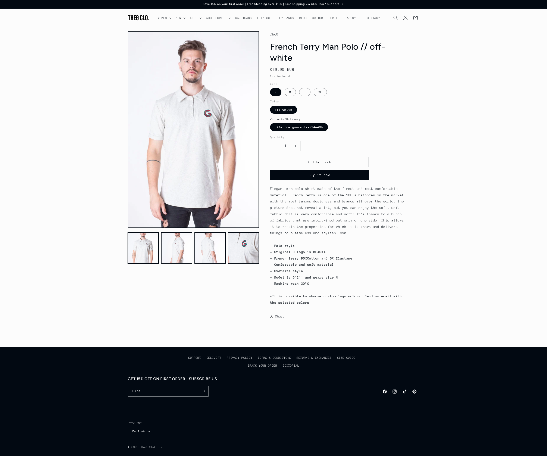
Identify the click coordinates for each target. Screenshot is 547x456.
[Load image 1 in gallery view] (143, 248)
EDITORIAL (291, 365)
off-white (283, 109)
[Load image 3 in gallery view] (210, 248)
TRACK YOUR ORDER (262, 365)
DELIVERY (214, 358)
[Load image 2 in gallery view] (176, 248)
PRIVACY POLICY (240, 358)
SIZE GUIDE (346, 358)
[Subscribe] (203, 391)
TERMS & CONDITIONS (274, 358)
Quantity (277, 137)
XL (320, 92)
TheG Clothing (151, 447)
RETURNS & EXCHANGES (314, 358)
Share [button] (279, 316)
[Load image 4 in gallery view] (243, 248)
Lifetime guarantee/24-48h (299, 127)
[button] (164, 18)
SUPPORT (194, 358)
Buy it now (319, 175)
